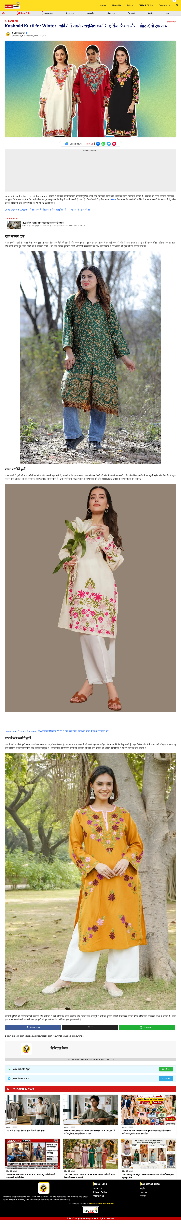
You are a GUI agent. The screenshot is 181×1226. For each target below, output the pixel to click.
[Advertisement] (90, 172)
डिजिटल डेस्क (20, 33)
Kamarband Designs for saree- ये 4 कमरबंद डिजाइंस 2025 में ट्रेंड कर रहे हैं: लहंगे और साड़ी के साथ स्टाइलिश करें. (57, 731)
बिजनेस (150, 13)
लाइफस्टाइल (48, 13)
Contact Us (164, 5)
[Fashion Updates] (12, 5)
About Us (116, 5)
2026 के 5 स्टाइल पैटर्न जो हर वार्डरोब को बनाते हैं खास (25, 1130)
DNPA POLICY (146, 5)
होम (3, 13)
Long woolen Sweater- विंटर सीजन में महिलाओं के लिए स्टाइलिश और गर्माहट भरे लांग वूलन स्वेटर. (47, 209)
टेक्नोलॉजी (131, 13)
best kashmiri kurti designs (19, 1036)
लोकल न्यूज (111, 13)
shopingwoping (77, 1036)
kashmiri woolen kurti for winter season (50, 1036)
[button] (177, 5)
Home (103, 5)
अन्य (167, 13)
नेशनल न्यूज (70, 13)
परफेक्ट (113, 199)
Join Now (166, 1069)
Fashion (13, 21)
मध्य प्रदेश (90, 13)
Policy (130, 5)
